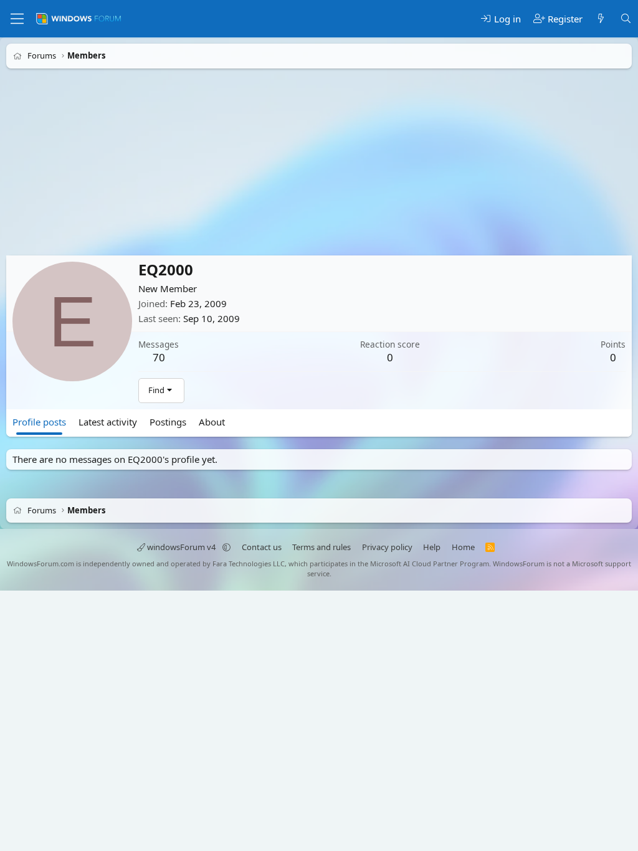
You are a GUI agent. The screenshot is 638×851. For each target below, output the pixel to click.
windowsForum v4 (181, 547)
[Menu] (17, 19)
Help (431, 547)
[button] (226, 547)
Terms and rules (321, 547)
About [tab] (212, 422)
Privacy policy (387, 547)
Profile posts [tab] (39, 422)
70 (159, 357)
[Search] (626, 19)
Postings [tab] (168, 422)
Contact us (262, 547)
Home (463, 547)
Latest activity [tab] (108, 422)
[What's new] (601, 19)
